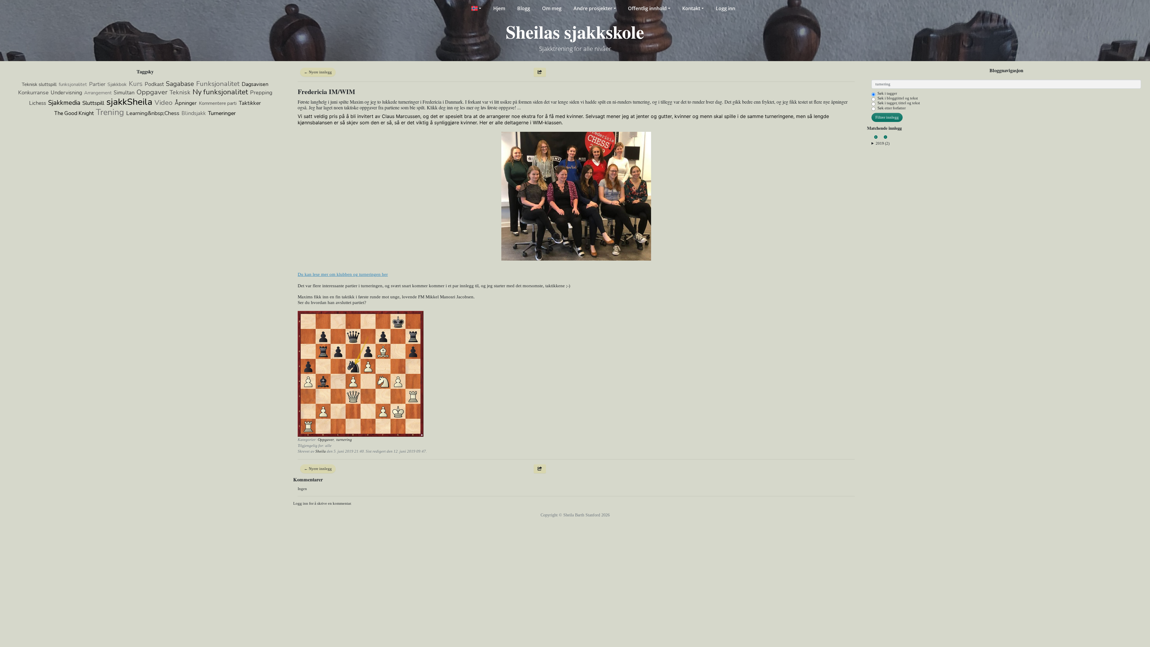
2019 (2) (882, 143)
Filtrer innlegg (887, 117)
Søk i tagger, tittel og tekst (898, 103)
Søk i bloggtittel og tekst (897, 98)
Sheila (320, 451)
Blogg (523, 8)
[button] (476, 8)
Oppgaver (326, 439)
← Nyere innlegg (318, 72)
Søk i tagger (887, 93)
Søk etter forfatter (891, 108)
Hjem (499, 8)
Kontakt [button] (691, 8)
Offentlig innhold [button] (647, 8)
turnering (344, 439)
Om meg (552, 8)
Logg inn (725, 8)
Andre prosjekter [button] (593, 8)
